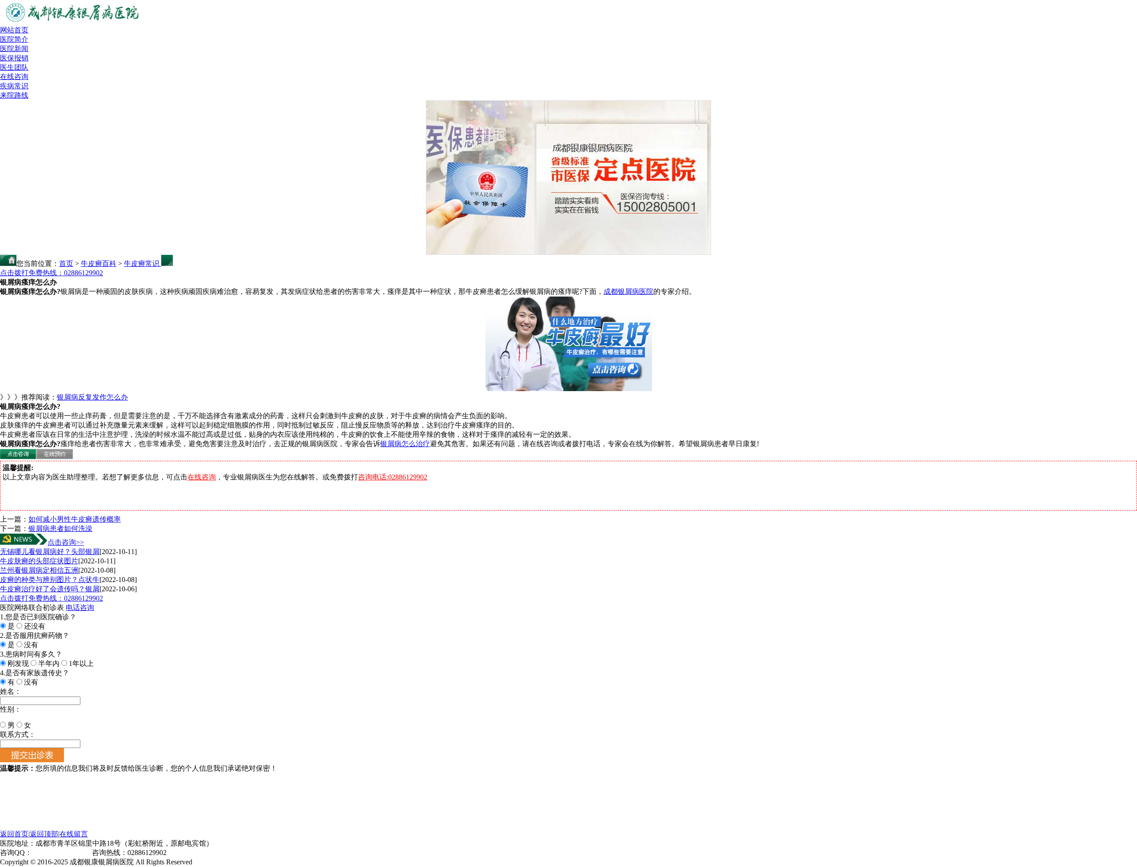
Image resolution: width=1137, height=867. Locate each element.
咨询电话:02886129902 (392, 477)
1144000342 (49, 852)
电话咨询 (80, 607)
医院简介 (14, 39)
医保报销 (14, 58)
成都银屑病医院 (628, 291)
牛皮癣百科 (98, 263)
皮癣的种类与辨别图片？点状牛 (49, 579)
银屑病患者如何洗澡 (60, 528)
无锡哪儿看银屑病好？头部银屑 (49, 551)
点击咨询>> (66, 542)
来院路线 (14, 95)
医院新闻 (14, 48)
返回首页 (14, 834)
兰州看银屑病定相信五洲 (39, 570)
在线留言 (74, 834)
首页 (66, 263)
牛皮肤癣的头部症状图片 (39, 561)
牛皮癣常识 (142, 263)
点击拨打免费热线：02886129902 (51, 273)
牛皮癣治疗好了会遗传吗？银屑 (49, 589)
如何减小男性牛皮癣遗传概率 (74, 519)
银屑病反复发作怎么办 (92, 397)
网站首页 (14, 30)
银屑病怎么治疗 (405, 443)
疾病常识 (14, 86)
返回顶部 (44, 834)
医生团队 (14, 67)
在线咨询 (14, 76)
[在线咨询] (18, 456)
